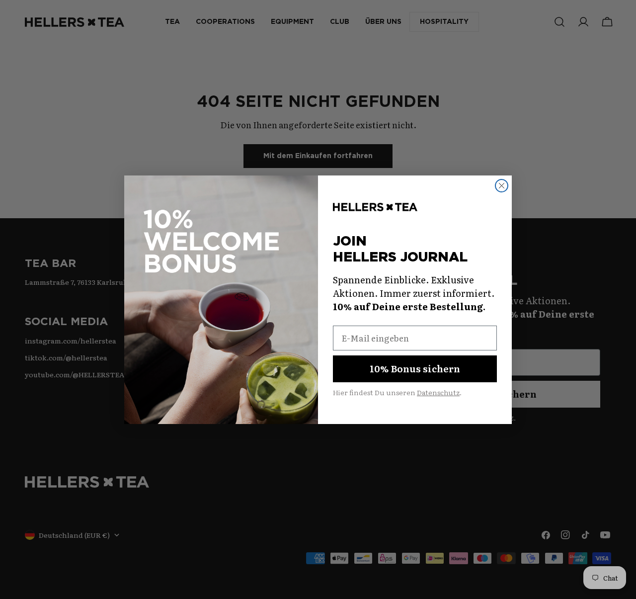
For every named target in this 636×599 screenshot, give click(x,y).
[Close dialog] (501, 185)
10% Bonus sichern (415, 368)
